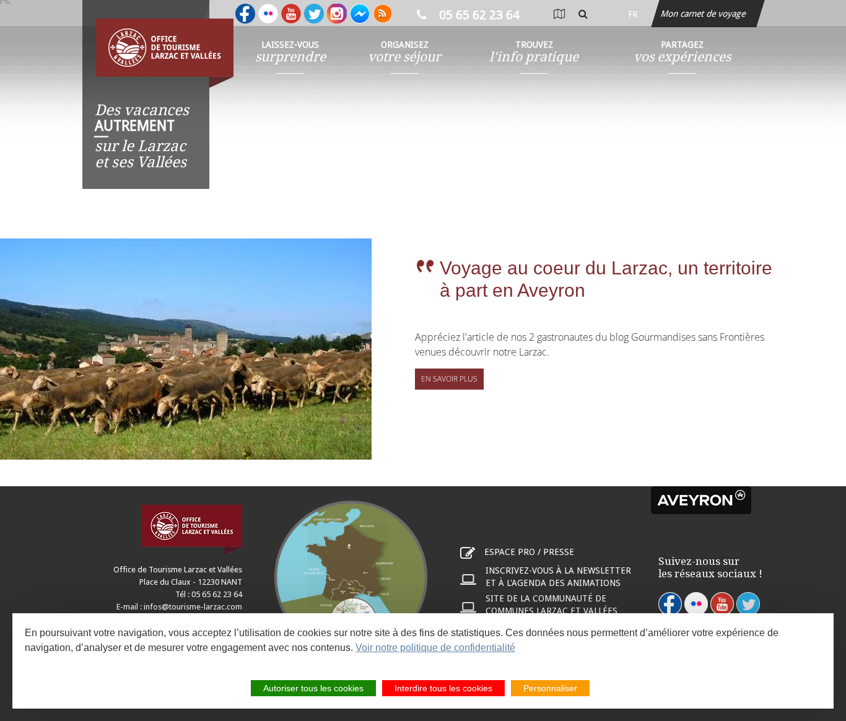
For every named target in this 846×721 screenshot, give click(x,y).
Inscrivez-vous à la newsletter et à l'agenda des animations (558, 577)
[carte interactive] (559, 14)
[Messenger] (360, 14)
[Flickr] (268, 14)
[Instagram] (337, 14)
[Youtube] (291, 14)
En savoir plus (449, 379)
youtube (722, 604)
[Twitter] (314, 14)
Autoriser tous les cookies (313, 688)
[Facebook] (245, 14)
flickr (696, 604)
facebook (670, 604)
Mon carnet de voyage (704, 14)
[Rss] (383, 14)
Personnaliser (550, 688)
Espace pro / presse (529, 552)
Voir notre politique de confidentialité (435, 647)
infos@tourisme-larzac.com (193, 606)
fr (633, 14)
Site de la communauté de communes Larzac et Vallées (551, 604)
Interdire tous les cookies (443, 688)
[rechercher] (583, 14)
